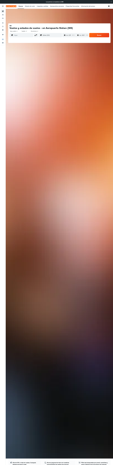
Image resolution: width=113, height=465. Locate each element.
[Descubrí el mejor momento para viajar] (3, 30)
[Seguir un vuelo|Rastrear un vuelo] (3, 26)
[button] (111, 2)
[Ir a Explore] (3, 23)
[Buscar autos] (3, 18)
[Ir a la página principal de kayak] (11, 6)
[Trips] (3, 34)
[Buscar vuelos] (3, 11)
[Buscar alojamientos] (3, 14)
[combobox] (14, 31)
